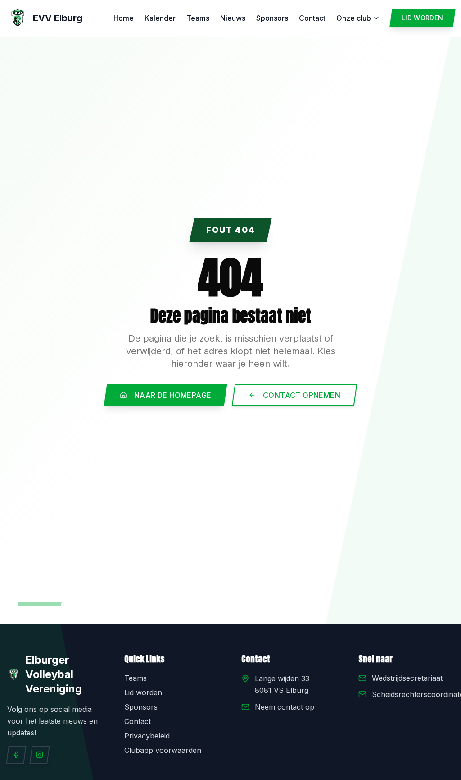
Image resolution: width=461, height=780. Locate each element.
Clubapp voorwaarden (162, 750)
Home (123, 18)
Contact (312, 18)
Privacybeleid (147, 735)
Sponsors (272, 18)
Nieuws (232, 18)
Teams (197, 18)
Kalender (160, 18)
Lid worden (143, 692)
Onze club (353, 18)
